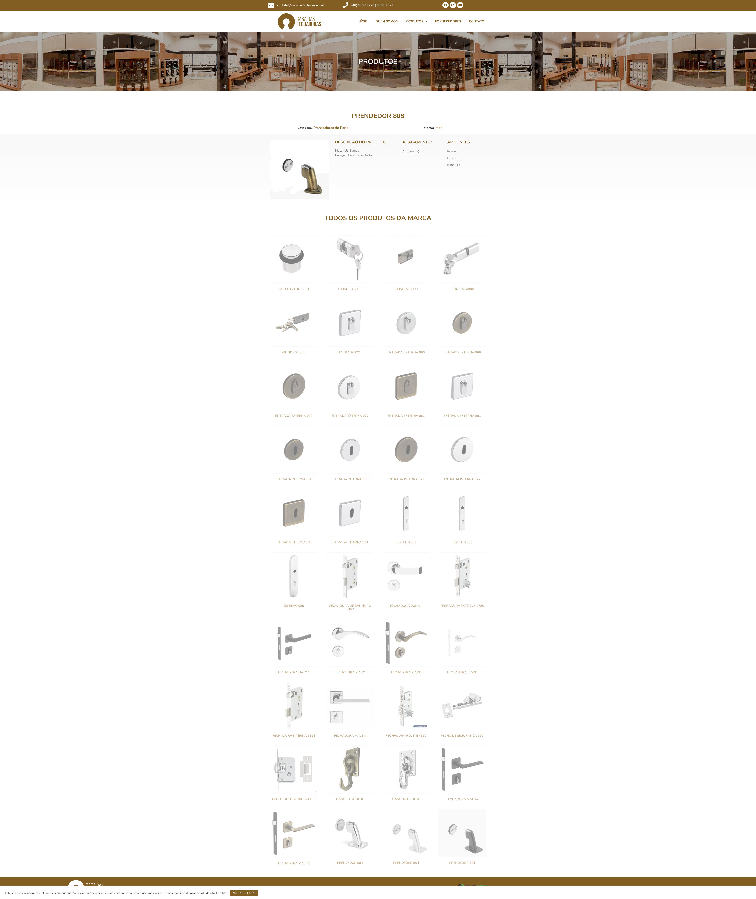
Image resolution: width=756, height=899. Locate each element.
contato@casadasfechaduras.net (300, 5)
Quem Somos (386, 21)
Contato (476, 21)
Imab (439, 127)
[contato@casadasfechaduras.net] (271, 5)
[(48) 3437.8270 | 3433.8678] (345, 5)
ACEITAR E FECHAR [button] (244, 893)
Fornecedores (448, 21)
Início (363, 21)
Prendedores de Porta (330, 127)
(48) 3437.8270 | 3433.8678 (372, 5)
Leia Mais (222, 893)
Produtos (414, 21)
